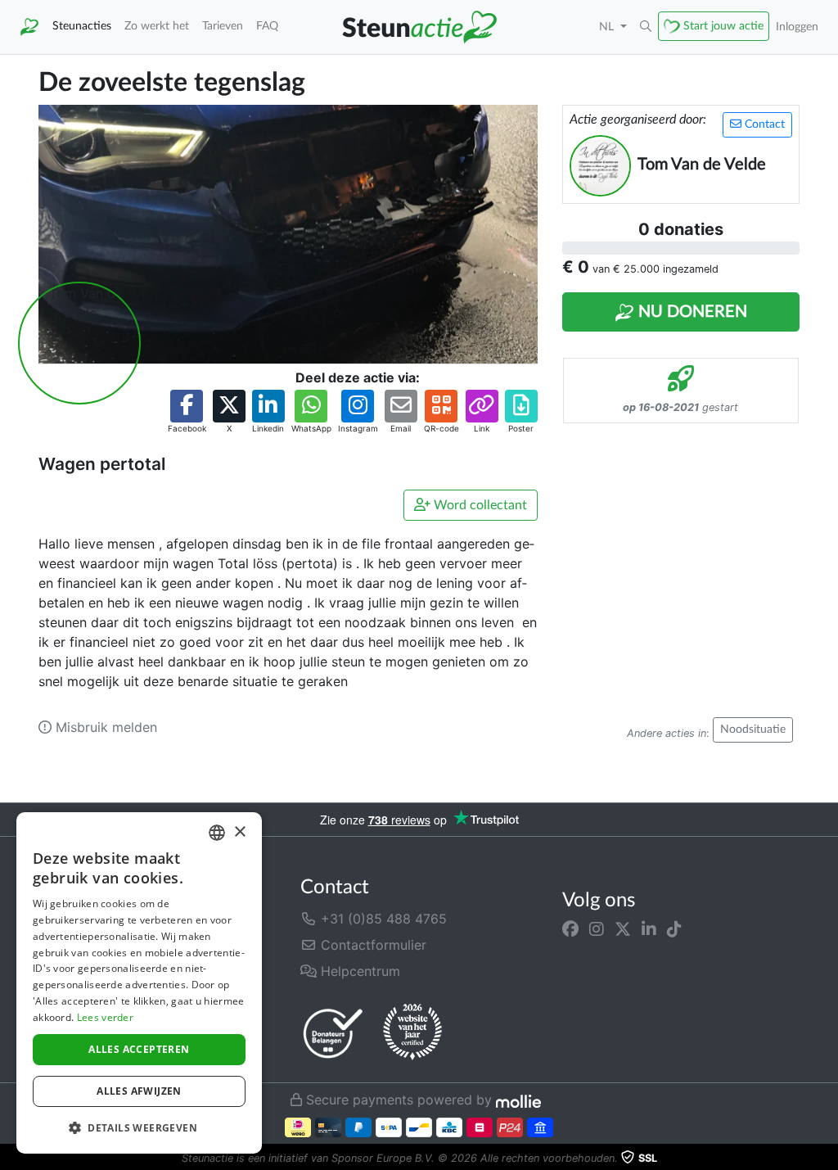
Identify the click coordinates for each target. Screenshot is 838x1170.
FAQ (267, 26)
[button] (645, 27)
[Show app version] (826, 1158)
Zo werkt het (156, 26)
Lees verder (105, 1017)
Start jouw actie (723, 26)
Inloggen (797, 26)
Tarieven (222, 26)
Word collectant (478, 505)
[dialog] (139, 983)
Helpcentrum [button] (358, 971)
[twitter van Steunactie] (623, 928)
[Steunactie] (29, 27)
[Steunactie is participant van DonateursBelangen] (333, 1033)
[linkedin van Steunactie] (649, 928)
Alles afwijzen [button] (139, 1091)
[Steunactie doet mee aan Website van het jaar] (412, 1032)
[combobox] (217, 832)
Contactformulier (371, 945)
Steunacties (81, 26)
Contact (763, 124)
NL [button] (608, 26)
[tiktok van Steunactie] (674, 928)
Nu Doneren (690, 312)
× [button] (239, 832)
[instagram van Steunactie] (596, 928)
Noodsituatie (753, 729)
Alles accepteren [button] (138, 1049)
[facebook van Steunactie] (570, 928)
